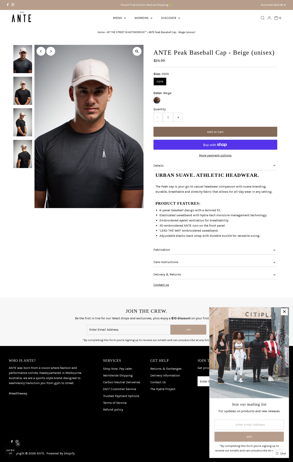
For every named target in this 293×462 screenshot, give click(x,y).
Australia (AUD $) (272, 5)
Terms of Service (115, 403)
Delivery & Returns (167, 274)
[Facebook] (8, 5)
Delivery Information (165, 375)
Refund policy (113, 409)
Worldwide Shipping (118, 375)
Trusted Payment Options (121, 396)
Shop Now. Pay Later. (118, 369)
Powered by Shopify (60, 453)
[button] (10, 451)
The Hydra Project (162, 389)
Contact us (161, 284)
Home (101, 32)
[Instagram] (12, 5)
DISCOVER (169, 18)
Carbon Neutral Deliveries (121, 382)
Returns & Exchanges (166, 369)
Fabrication (161, 250)
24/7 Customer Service (119, 389)
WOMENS (142, 18)
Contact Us (158, 382)
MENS (118, 18)
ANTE (40, 453)
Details (158, 165)
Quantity (159, 109)
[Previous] (40, 51)
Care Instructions (165, 262)
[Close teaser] (18, 444)
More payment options (215, 155)
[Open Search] (262, 18)
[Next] (50, 51)
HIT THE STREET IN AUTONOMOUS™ (126, 32)
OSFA (160, 81)
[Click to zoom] (137, 51)
